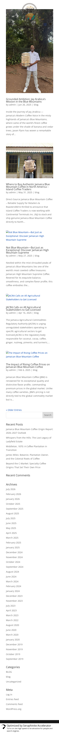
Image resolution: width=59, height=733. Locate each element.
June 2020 (11, 629)
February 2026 (13, 494)
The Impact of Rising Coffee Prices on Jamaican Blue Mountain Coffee (28, 366)
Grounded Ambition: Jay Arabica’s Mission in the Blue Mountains (26, 100)
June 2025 (11, 523)
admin (12, 104)
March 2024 (12, 581)
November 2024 (14, 557)
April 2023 (11, 610)
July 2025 (10, 518)
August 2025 (12, 513)
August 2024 (12, 571)
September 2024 (14, 566)
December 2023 (14, 595)
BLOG (9, 671)
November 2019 (14, 649)
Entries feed (12, 699)
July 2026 (10, 489)
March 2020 (12, 634)
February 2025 (13, 542)
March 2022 (12, 620)
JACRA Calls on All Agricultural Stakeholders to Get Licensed (23, 308)
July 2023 (10, 605)
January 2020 (13, 639)
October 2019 (13, 654)
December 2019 (14, 644)
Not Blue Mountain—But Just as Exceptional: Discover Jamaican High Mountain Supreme (27, 250)
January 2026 (13, 498)
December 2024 (14, 552)
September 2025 (14, 508)
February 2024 (13, 586)
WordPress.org (13, 708)
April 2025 (11, 532)
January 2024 (13, 591)
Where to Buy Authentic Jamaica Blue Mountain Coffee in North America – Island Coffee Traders (28, 187)
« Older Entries (14, 409)
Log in (9, 694)
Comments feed (14, 704)
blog (36, 104)
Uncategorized (13, 681)
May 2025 (11, 528)
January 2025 (13, 547)
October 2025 (13, 503)
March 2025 (12, 537)
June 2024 (11, 576)
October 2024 (13, 561)
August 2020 (12, 625)
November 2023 (14, 600)
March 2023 (12, 615)
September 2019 (14, 658)
